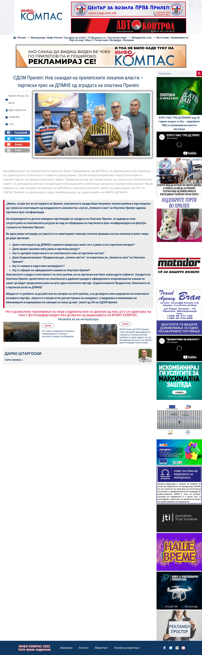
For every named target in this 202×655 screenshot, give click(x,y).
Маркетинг (101, 647)
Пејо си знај (76, 40)
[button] (17, 132)
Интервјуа (116, 40)
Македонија (38, 37)
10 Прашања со (96, 37)
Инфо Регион (54, 37)
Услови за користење (126, 647)
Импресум (66, 647)
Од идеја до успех (75, 37)
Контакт (84, 647)
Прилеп (12, 95)
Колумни (128, 40)
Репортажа (101, 40)
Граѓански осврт (117, 37)
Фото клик (162, 37)
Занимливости (179, 37)
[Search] (199, 73)
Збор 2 (89, 40)
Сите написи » (14, 359)
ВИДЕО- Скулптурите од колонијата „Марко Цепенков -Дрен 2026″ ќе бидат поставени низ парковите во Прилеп (135, 334)
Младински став (142, 37)
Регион (22, 37)
